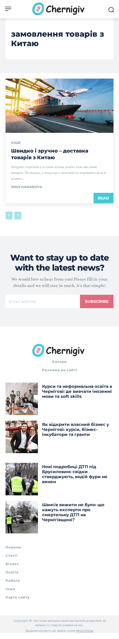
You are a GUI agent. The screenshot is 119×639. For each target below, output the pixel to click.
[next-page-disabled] (17, 215)
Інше (16, 142)
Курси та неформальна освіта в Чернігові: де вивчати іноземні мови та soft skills (77, 391)
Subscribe (96, 301)
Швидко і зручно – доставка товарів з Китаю (49, 154)
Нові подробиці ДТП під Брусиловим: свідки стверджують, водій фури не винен (74, 474)
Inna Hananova (26, 187)
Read (103, 198)
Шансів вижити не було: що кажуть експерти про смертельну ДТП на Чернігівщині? (73, 512)
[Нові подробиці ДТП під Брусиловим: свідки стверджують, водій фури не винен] (22, 479)
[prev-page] (9, 215)
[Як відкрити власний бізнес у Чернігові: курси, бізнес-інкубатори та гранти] (22, 437)
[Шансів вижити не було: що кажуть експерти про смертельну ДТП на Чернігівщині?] (22, 517)
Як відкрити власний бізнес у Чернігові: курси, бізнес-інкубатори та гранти (75, 429)
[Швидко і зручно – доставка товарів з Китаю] (59, 106)
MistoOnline (84, 631)
